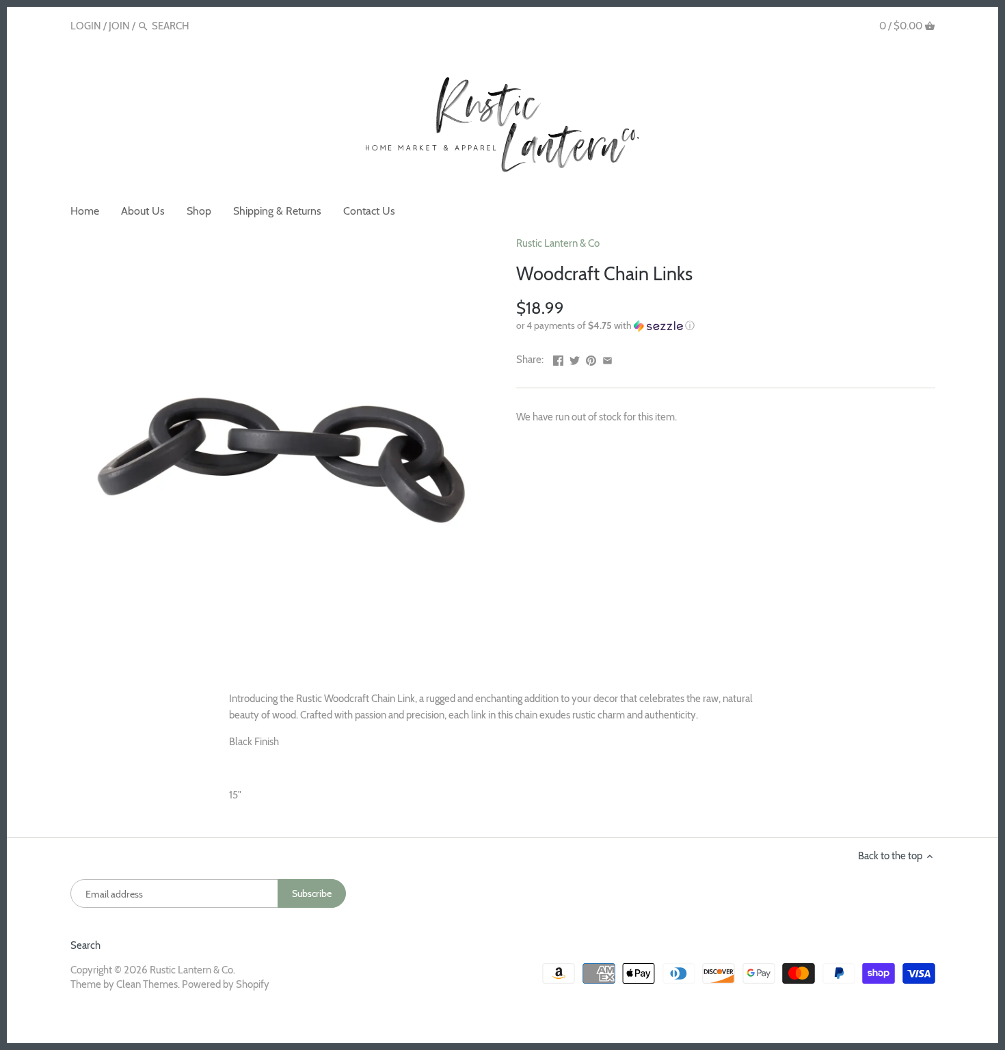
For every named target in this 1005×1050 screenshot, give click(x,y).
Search (85, 945)
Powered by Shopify (225, 984)
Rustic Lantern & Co (558, 243)
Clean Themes (147, 984)
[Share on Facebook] (558, 358)
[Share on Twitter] (575, 358)
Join (119, 26)
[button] (725, 325)
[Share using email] (607, 358)
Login (85, 26)
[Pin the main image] (591, 358)
